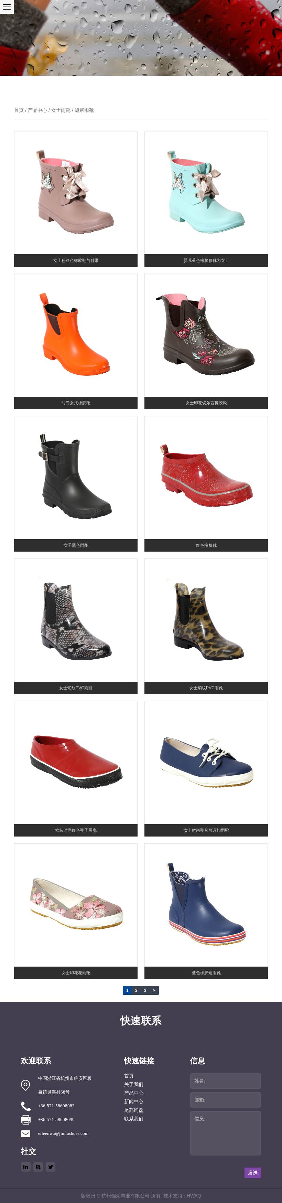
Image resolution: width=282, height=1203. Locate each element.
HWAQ (194, 1196)
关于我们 (133, 1084)
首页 (19, 110)
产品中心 (37, 110)
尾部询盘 (133, 1110)
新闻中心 (133, 1101)
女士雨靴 (60, 110)
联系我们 (133, 1118)
